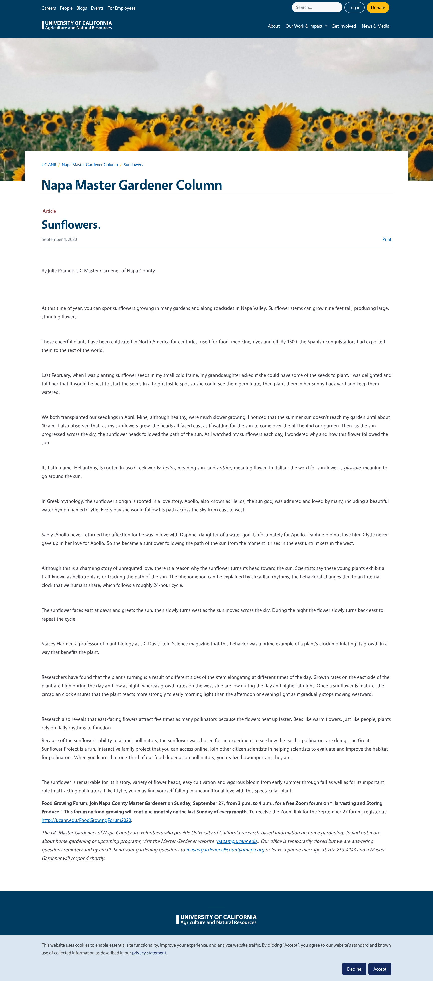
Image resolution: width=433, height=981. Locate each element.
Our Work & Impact (304, 26)
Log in (354, 7)
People (66, 8)
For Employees (121, 8)
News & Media (375, 26)
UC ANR (49, 164)
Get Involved (344, 26)
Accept (379, 969)
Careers (48, 8)
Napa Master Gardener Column (90, 164)
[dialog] (216, 958)
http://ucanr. (55, 820)
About (274, 26)
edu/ (74, 820)
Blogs (82, 8)
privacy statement (149, 953)
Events (97, 8)
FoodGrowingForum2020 (105, 820)
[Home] (77, 26)
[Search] (339, 7)
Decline (354, 969)
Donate (378, 7)
